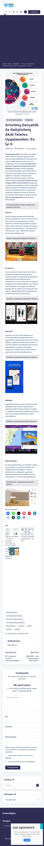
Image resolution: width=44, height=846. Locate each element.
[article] (27, 836)
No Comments (32, 148)
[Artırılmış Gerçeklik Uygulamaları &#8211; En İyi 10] (27, 531)
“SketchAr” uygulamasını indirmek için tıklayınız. (21, 357)
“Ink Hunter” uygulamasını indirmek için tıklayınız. (22, 298)
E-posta (9, 727)
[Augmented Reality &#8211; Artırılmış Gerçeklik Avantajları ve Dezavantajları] (12, 531)
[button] (34, 12)
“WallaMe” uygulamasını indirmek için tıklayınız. (21, 421)
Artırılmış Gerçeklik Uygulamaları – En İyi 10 (27, 539)
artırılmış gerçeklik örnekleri (14, 616)
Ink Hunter (21, 626)
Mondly (30, 626)
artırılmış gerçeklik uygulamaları (15, 622)
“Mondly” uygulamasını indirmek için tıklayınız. (21, 238)
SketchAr (9, 629)
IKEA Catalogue (11, 626)
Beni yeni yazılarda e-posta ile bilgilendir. (22, 761)
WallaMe (17, 629)
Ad (6, 716)
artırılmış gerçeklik (12, 612)
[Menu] (5, 14)
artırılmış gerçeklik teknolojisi (15, 619)
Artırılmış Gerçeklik (14, 120)
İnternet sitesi (10, 737)
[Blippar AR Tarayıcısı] (12, 551)
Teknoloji (28, 120)
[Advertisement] (22, 40)
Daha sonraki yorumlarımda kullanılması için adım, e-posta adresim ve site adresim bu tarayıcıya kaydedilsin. (21, 750)
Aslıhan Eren (13, 641)
